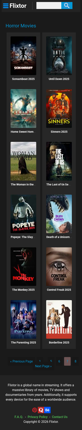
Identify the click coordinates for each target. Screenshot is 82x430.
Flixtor (53, 422)
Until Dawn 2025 (59, 79)
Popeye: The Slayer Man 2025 (30, 237)
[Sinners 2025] (59, 108)
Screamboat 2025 (23, 79)
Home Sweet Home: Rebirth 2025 (32, 131)
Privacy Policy (38, 417)
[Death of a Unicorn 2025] (59, 214)
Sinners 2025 (59, 131)
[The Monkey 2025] (23, 266)
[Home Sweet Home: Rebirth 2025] (23, 108)
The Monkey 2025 (23, 289)
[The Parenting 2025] (23, 319)
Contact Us (59, 417)
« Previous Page (21, 361)
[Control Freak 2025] (59, 266)
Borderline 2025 (59, 342)
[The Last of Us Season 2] (59, 161)
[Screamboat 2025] (23, 55)
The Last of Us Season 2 (61, 184)
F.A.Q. (19, 417)
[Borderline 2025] (59, 319)
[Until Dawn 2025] (59, 55)
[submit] (66, 5)
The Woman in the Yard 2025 (29, 184)
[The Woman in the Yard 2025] (23, 161)
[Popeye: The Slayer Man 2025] (23, 214)
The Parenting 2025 (23, 342)
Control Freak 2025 (59, 289)
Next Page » (43, 366)
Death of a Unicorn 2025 (61, 237)
